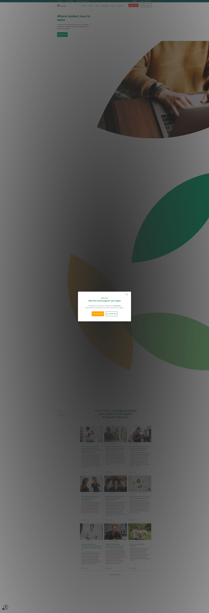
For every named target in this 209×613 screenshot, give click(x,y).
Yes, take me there (98, 313)
